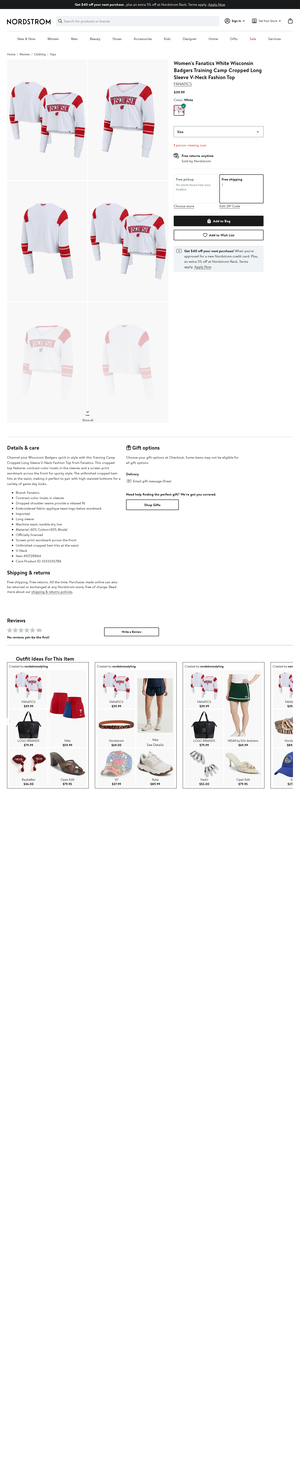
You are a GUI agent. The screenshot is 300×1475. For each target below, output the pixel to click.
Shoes (117, 39)
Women (53, 39)
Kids (167, 39)
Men (74, 39)
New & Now (26, 39)
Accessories (143, 39)
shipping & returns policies (51, 591)
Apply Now (216, 4)
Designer (190, 39)
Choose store (184, 206)
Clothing (40, 54)
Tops (53, 54)
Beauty (95, 39)
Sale (253, 39)
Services (274, 39)
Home (213, 39)
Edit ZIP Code (229, 206)
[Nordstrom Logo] (29, 21)
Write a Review (131, 632)
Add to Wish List (221, 235)
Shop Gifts (152, 504)
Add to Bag (221, 221)
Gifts (234, 39)
